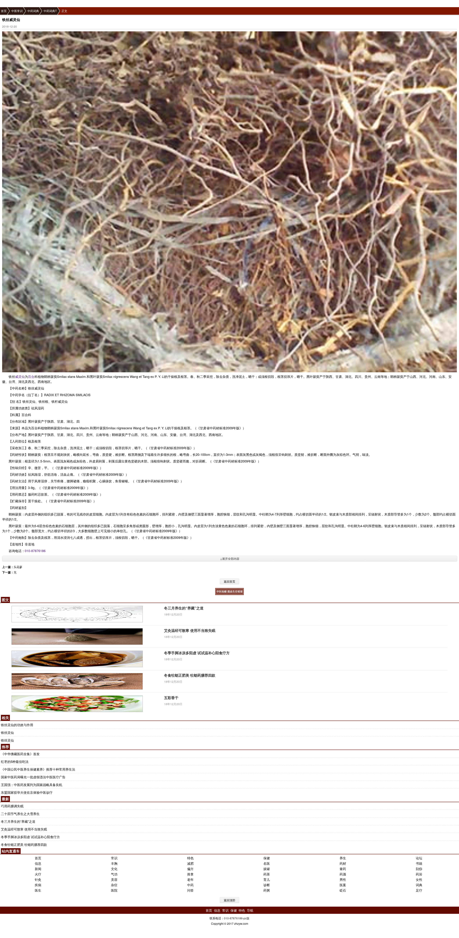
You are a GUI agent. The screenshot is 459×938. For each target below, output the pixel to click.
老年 (190, 879)
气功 (114, 874)
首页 (4, 11)
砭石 (343, 890)
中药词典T (50, 11)
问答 (190, 890)
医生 (38, 890)
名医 (266, 863)
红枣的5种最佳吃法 (15, 761)
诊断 (266, 884)
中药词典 (33, 11)
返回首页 (229, 581)
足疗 (419, 890)
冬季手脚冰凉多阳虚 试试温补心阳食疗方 (197, 652)
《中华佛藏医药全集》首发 (20, 753)
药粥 (266, 890)
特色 (190, 858)
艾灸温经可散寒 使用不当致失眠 (189, 630)
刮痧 (419, 868)
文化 (114, 868)
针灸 (38, 879)
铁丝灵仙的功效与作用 (17, 724)
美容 (114, 879)
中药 (190, 884)
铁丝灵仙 (7, 732)
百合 (31, 376)
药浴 (419, 874)
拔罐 (266, 868)
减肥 (190, 863)
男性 (343, 879)
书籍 (419, 863)
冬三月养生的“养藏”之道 (184, 608)
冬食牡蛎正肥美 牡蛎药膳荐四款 (189, 675)
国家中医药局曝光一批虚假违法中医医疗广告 (33, 777)
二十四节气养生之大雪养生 (20, 813)
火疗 (38, 874)
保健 (266, 858)
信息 (38, 863)
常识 (114, 858)
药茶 (266, 874)
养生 (343, 858)
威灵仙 (20, 376)
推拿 (190, 874)
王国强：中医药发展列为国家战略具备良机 (31, 784)
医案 (343, 884)
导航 (250, 910)
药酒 (343, 874)
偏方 (190, 868)
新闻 (38, 868)
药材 (343, 863)
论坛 (419, 858)
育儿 (266, 879)
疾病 (38, 884)
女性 (419, 879)
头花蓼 (18, 567)
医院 (114, 890)
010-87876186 (35, 550)
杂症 (114, 884)
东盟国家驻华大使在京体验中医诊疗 (27, 792)
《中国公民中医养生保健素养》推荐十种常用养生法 (38, 769)
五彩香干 (171, 697)
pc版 (246, 918)
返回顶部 (229, 900)
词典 (419, 884)
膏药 (343, 868)
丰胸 (114, 863)
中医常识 (17, 11)
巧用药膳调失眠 (12, 806)
